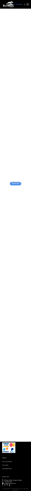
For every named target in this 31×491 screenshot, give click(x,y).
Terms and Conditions (7, 461)
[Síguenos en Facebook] (3, 485)
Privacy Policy (5, 465)
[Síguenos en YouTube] (10, 485)
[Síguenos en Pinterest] (8, 485)
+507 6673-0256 (8, 481)
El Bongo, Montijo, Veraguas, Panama (13, 480)
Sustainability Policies (7, 468)
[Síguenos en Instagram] (5, 485)
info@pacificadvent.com (10, 483)
